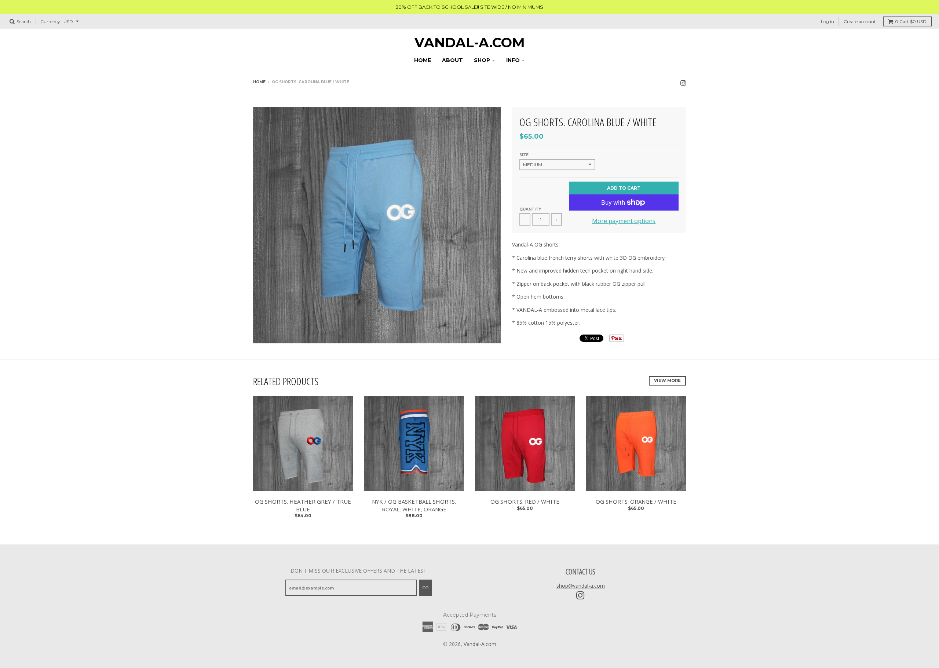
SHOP (482, 60)
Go (425, 587)
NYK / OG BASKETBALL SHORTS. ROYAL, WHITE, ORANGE (414, 505)
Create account (860, 21)
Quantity (530, 209)
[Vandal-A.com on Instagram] (683, 82)
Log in (827, 21)
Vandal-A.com (469, 42)
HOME (422, 60)
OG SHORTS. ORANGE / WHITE (636, 501)
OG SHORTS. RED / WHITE (524, 501)
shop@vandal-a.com (580, 585)
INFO (513, 60)
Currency (50, 21)
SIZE (524, 155)
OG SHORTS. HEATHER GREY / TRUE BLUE (303, 505)
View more (667, 380)
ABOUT (452, 60)
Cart (911, 21)
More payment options (623, 221)
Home (259, 82)
